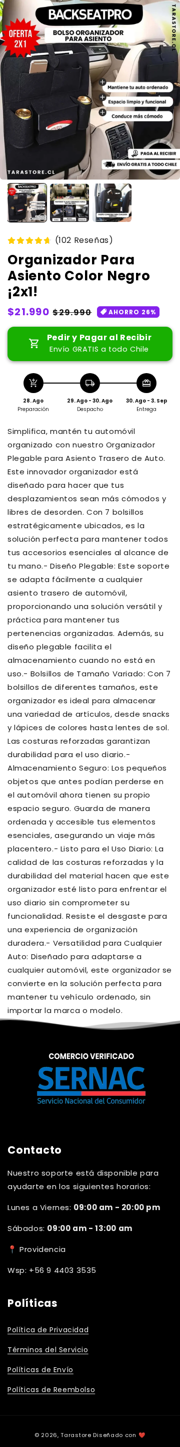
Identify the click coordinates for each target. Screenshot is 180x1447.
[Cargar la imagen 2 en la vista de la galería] (69, 203)
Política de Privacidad (48, 1330)
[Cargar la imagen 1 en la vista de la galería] (27, 203)
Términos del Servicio (48, 1350)
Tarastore (75, 1435)
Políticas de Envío (41, 1370)
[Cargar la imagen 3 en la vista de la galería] (112, 203)
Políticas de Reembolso (51, 1390)
